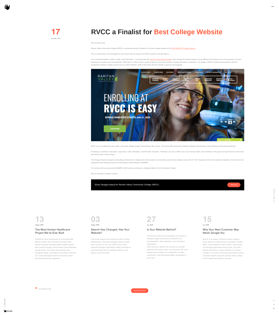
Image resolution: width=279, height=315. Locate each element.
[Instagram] (274, 309)
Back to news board (139, 290)
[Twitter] (274, 305)
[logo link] (7, 7)
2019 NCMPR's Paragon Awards (183, 48)
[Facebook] (274, 301)
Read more (234, 185)
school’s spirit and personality (161, 59)
